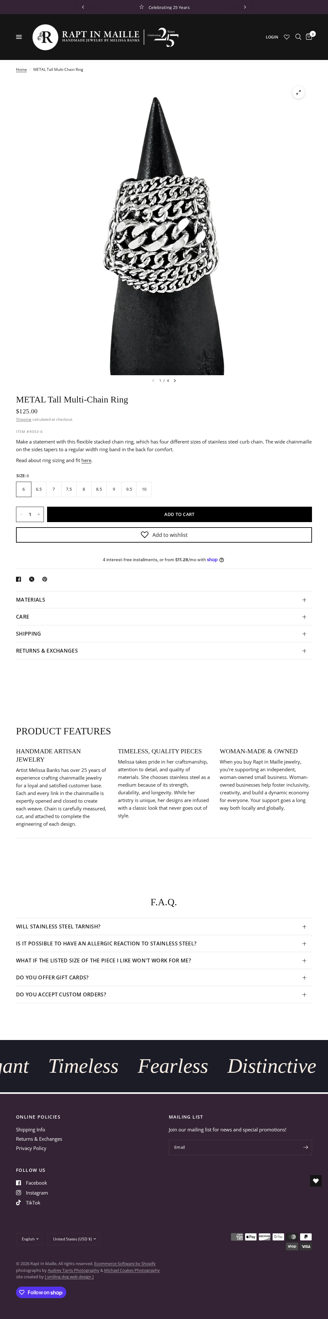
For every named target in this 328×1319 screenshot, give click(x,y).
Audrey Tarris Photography (73, 1270)
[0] (308, 37)
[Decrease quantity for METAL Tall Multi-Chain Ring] (21, 514)
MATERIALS (30, 599)
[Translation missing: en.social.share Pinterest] (46, 579)
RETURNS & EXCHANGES (47, 650)
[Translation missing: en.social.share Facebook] (20, 579)
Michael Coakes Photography (132, 1270)
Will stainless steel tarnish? (58, 926)
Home (21, 69)
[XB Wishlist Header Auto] (286, 37)
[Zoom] (298, 92)
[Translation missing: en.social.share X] (33, 579)
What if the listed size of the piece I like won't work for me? (103, 960)
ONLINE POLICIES (38, 1117)
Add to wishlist (170, 534)
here (86, 460)
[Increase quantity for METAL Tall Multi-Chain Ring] (39, 514)
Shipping (23, 419)
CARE (22, 616)
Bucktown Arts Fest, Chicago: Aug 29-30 (193, 7)
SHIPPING (28, 633)
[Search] (298, 37)
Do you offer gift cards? (52, 977)
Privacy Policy (31, 1148)
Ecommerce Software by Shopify (125, 1263)
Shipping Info (30, 1129)
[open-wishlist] (316, 1181)
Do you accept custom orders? (61, 994)
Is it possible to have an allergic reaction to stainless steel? (106, 943)
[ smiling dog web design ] (69, 1277)
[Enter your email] (305, 1147)
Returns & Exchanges (39, 1139)
